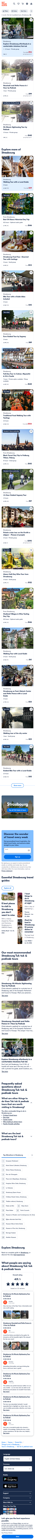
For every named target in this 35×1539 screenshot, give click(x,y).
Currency (6, 1464)
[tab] (13, 1155)
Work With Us (8, 1502)
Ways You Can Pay (9, 1506)
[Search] (14, 3)
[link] (17, 37)
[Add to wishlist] (31, 20)
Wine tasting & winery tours (12, 1122)
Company (6, 1498)
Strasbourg (24, 1253)
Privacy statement (7, 871)
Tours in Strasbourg (8, 1447)
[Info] (30, 15)
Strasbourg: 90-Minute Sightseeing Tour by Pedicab (16, 1295)
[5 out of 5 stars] (17, 1299)
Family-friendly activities (11, 1124)
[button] (17, 37)
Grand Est (18, 1442)
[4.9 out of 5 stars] (17, 1284)
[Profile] (31, 4)
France (10, 1442)
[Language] (27, 3)
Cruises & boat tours (10, 1115)
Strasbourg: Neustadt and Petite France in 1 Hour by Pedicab (17, 1324)
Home (4, 1442)
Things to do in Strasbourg (10, 1444)
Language (6, 1454)
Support (5, 1493)
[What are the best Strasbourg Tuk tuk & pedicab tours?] (31, 1136)
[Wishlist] (18, 4)
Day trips (6, 1117)
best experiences (19, 1255)
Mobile (5, 1475)
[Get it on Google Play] (10, 1479)
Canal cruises (7, 1120)
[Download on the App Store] (10, 1486)
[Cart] (23, 4)
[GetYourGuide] (4, 4)
